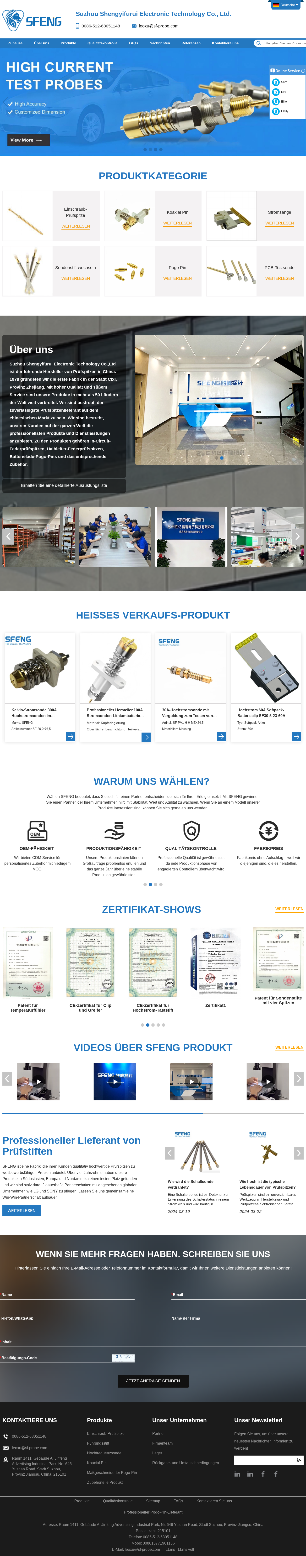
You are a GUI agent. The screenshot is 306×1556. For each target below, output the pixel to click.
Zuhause (15, 43)
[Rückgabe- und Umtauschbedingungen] (115, 537)
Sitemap (153, 1501)
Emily (284, 111)
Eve (283, 92)
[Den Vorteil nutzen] (115, 1082)
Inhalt (5, 1342)
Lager (157, 1453)
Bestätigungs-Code (18, 1358)
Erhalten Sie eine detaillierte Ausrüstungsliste (64, 485)
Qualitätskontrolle (102, 43)
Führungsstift (98, 1443)
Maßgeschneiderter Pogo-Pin (112, 1473)
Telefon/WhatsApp (16, 1318)
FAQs (133, 43)
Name (6, 1295)
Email (177, 1295)
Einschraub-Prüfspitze (106, 1433)
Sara (283, 82)
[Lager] (267, 537)
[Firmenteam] (38, 537)
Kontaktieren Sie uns (214, 1501)
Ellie (283, 101)
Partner (158, 1433)
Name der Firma (185, 1318)
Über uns (41, 43)
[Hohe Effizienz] (191, 1082)
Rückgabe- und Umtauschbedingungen (185, 1463)
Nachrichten (160, 43)
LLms (170, 1549)
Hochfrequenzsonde (104, 1453)
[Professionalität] (38, 1082)
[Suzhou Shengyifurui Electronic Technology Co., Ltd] (32, 20)
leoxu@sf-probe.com (159, 26)
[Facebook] (276, 1474)
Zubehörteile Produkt (105, 1482)
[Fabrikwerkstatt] (191, 537)
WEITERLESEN (289, 909)
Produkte (68, 43)
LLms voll (186, 1549)
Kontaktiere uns (225, 43)
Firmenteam (162, 1443)
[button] (145, 149)
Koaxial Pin (97, 1463)
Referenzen (191, 43)
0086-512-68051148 (101, 26)
